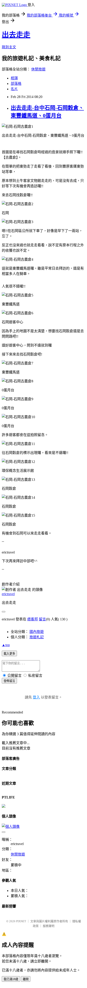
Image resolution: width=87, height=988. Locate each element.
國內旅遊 (36, 632)
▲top (6, 645)
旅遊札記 (36, 637)
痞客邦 (32, 619)
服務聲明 (48, 926)
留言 (42, 619)
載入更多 (9, 653)
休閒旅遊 (38, 69)
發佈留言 (9, 681)
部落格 (16, 83)
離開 (26, 979)
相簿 (14, 78)
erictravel (8, 594)
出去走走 (16, 35)
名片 (14, 89)
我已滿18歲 (11, 979)
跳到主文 (9, 47)
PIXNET (21, 921)
